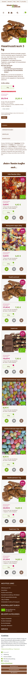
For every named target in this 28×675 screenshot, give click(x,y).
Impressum (17, 649)
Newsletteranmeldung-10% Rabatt (10, 595)
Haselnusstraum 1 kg (14, 477)
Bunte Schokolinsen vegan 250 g (14, 379)
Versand (10, 1)
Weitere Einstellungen (6, 663)
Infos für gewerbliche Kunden (9, 597)
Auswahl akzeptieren (14, 669)
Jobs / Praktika (5, 599)
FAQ (14, 1)
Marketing (6, 654)
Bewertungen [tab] (6, 138)
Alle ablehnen (14, 672)
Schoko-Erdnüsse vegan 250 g (14, 428)
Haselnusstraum (14, 277)
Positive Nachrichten (6, 592)
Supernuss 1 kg (14, 529)
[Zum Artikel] (21, 218)
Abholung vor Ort (6, 588)
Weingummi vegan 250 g (14, 225)
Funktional (6, 661)
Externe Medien (8, 656)
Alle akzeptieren (14, 666)
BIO (18, 1)
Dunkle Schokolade (6, 621)
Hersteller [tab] (5, 134)
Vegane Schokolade (6, 618)
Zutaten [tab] (4, 125)
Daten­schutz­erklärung (7, 649)
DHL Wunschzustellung (9, 658)
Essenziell (6, 652)
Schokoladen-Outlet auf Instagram (10, 602)
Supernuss (14, 328)
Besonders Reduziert (6, 625)
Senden (4, 117)
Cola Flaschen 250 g (14, 174)
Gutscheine (4, 590)
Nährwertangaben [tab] (7, 129)
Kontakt (4, 1)
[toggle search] (17, 12)
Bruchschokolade (5, 623)
